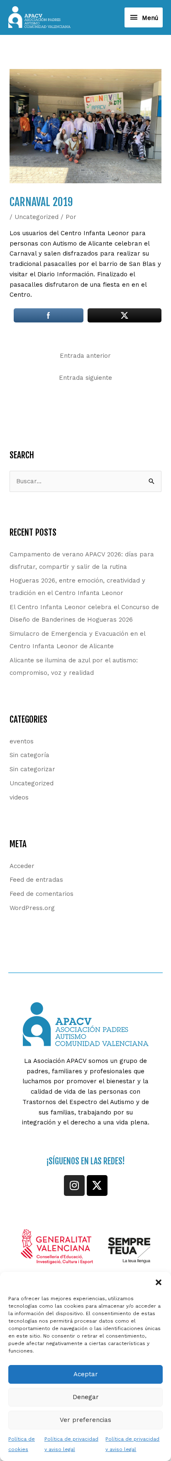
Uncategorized (37, 217)
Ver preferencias (85, 1420)
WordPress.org (32, 908)
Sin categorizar (32, 769)
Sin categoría (29, 755)
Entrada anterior (85, 355)
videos (19, 797)
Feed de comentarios (41, 894)
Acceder (22, 866)
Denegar (86, 1397)
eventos (22, 741)
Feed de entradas (36, 879)
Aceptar (85, 1374)
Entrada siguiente (85, 377)
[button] (158, 1282)
